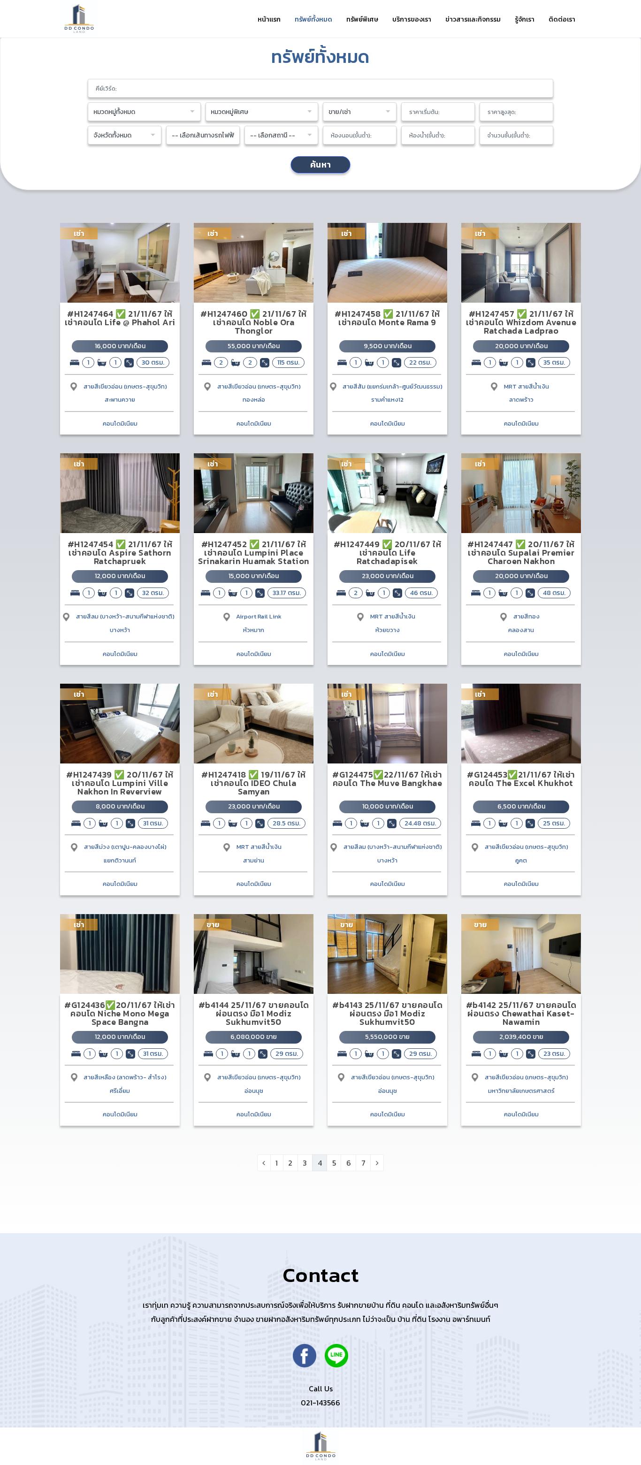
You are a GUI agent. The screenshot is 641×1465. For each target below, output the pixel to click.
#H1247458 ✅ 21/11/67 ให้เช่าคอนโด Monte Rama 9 (387, 317)
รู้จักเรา (524, 19)
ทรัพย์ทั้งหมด (313, 19)
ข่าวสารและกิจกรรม (473, 19)
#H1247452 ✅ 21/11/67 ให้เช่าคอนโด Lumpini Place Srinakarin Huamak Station (253, 552)
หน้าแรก (269, 19)
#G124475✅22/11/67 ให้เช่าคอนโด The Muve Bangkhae (387, 778)
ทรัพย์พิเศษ (362, 19)
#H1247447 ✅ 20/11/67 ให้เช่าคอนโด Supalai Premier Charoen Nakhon (521, 552)
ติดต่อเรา (562, 19)
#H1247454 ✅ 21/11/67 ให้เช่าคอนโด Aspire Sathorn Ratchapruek (120, 552)
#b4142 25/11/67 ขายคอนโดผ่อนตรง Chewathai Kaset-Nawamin (521, 1013)
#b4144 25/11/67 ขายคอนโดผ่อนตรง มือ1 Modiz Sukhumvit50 (253, 1013)
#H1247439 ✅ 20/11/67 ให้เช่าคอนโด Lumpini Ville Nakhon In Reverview (120, 783)
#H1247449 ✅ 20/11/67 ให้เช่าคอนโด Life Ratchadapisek (388, 552)
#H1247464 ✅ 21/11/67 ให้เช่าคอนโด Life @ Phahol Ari (120, 317)
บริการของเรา (411, 19)
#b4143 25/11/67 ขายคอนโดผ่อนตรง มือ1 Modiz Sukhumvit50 (387, 1013)
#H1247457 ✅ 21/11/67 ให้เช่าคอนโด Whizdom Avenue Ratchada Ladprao (521, 322)
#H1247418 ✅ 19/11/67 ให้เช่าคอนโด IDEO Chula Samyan (253, 783)
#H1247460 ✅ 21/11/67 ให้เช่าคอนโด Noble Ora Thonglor (253, 322)
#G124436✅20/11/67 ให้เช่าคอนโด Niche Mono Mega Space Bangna (120, 1013)
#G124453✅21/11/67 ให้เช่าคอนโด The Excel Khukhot (521, 778)
